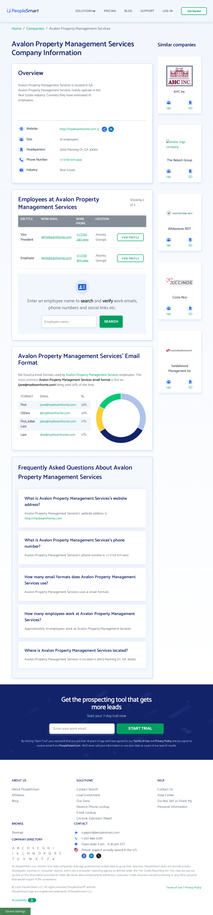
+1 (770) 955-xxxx (82, 258)
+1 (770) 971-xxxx (71, 159)
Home (16, 29)
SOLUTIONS (84, 11)
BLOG (128, 11)
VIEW (130, 238)
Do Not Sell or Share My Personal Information (174, 804)
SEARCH (111, 321)
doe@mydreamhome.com (57, 435)
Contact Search (87, 789)
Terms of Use (141, 741)
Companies (35, 29)
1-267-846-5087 (92, 838)
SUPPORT (147, 11)
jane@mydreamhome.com (58, 405)
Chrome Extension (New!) (94, 818)
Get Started (194, 11)
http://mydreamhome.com (78, 129)
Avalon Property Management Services (92, 375)
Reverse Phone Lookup (93, 807)
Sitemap (17, 832)
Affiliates (18, 795)
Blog (15, 801)
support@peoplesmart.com (100, 832)
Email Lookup (86, 812)
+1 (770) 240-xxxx (83, 237)
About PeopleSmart (25, 789)
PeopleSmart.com (69, 745)
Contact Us (165, 789)
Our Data (83, 801)
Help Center (165, 795)
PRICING (110, 11)
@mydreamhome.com (56, 237)
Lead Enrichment (88, 795)
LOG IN (168, 11)
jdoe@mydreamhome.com (58, 421)
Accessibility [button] (19, 900)
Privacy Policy (163, 741)
